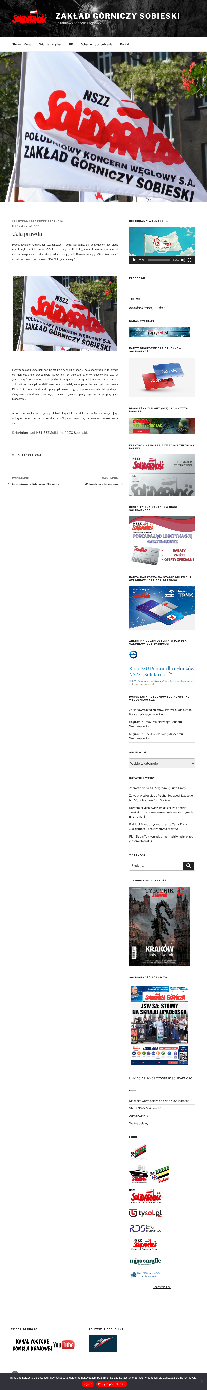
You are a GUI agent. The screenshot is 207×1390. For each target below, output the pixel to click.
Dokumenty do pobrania (96, 44)
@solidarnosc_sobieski (148, 308)
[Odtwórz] (134, 260)
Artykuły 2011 (30, 454)
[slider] (159, 260)
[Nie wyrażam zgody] (202, 1381)
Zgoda (88, 1384)
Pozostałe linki (162, 1287)
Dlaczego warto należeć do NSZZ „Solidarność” (159, 1100)
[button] (162, 245)
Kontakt (125, 44)
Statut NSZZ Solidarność (145, 1108)
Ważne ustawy (138, 1123)
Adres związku (138, 1115)
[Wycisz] (183, 260)
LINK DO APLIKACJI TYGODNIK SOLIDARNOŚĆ (160, 1078)
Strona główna (22, 44)
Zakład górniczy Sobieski (117, 16)
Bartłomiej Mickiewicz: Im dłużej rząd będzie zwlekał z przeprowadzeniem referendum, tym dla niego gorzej (161, 812)
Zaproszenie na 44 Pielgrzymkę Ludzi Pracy (157, 788)
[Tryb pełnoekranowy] (190, 260)
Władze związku (50, 44)
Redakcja (55, 221)
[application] (162, 245)
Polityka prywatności (111, 1384)
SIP (70, 44)
